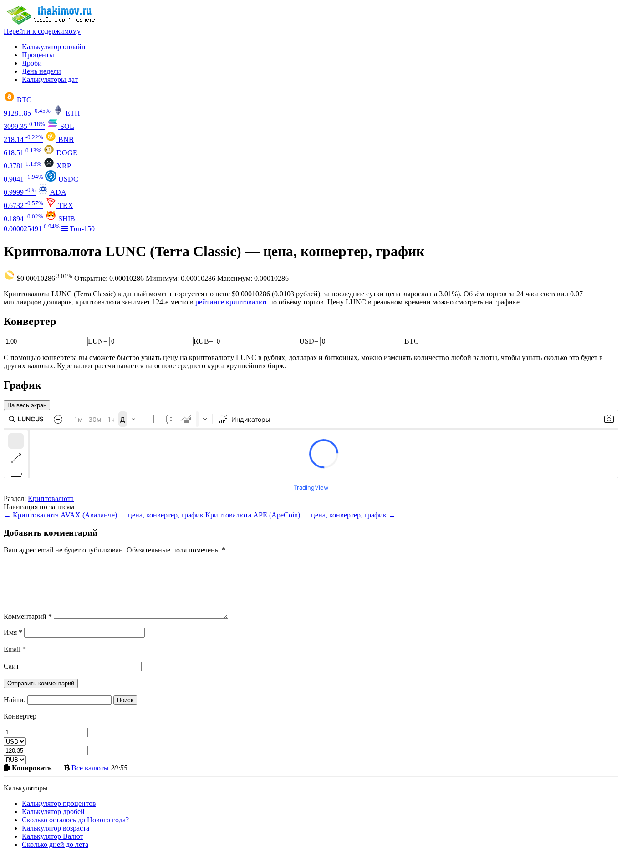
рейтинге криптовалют (231, 302)
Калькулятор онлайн (54, 47)
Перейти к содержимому (42, 31)
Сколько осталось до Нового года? (75, 820)
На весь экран (26, 405)
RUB (201, 341)
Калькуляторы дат (50, 79)
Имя (13, 632)
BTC (411, 341)
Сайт (11, 666)
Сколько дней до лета (55, 844)
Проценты (38, 55)
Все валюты (90, 767)
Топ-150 (81, 229)
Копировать (30, 767)
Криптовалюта (51, 498)
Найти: (14, 700)
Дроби (32, 63)
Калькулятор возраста (55, 828)
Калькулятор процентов (59, 803)
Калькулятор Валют (52, 836)
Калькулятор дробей (53, 811)
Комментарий (28, 616)
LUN (95, 341)
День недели (41, 71)
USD (306, 341)
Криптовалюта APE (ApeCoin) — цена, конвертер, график (300, 515)
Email (15, 649)
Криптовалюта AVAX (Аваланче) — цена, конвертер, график (104, 515)
